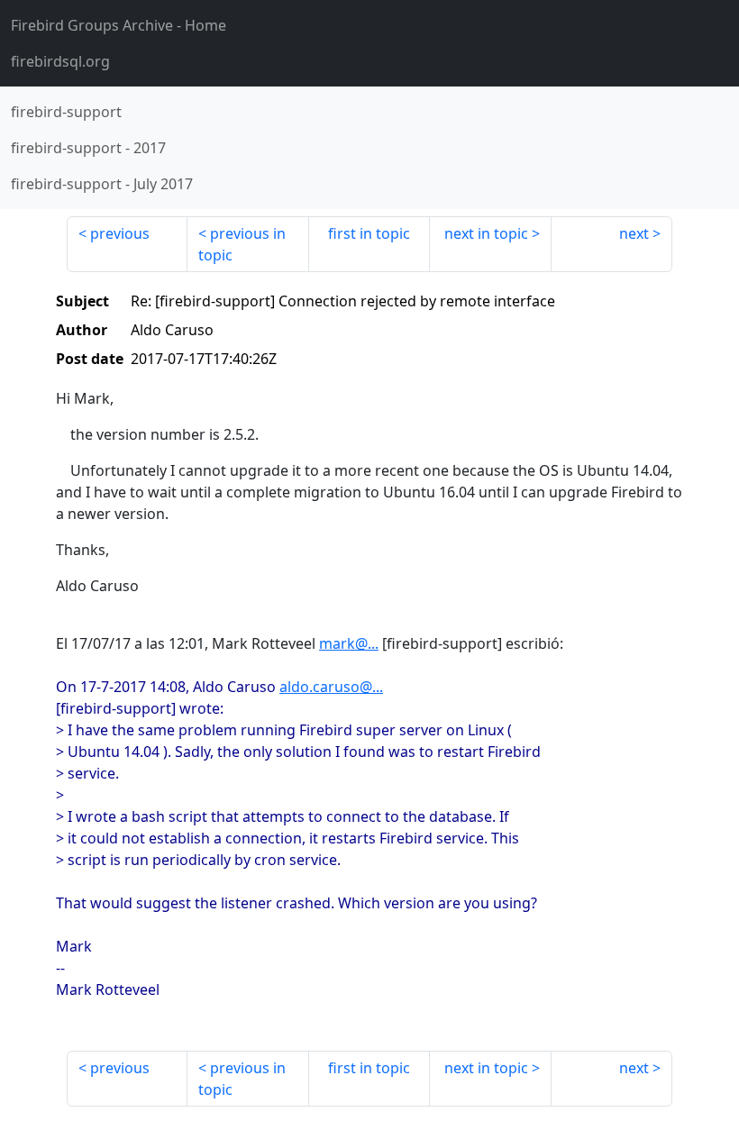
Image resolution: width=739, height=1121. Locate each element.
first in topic (369, 233)
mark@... (349, 643)
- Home (118, 25)
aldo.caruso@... (331, 687)
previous (120, 233)
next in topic (486, 233)
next (634, 233)
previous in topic (242, 244)
